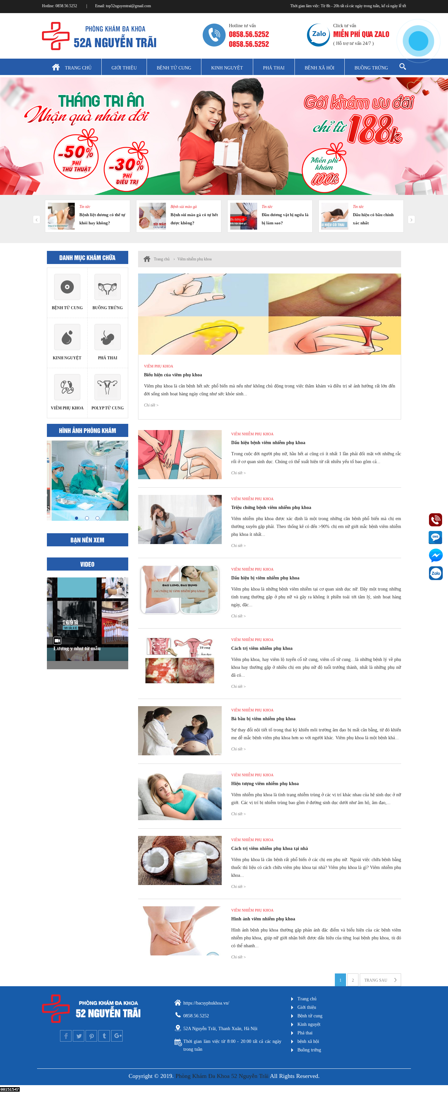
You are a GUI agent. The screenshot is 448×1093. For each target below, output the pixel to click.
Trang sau (375, 980)
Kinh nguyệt (227, 68)
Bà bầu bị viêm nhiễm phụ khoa (263, 718)
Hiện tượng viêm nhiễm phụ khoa (265, 783)
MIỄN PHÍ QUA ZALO (361, 33)
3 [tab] (97, 518)
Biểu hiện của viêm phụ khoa (173, 374)
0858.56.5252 (66, 6)
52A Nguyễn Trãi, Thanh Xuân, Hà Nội (220, 1028)
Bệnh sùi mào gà (184, 206)
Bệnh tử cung (174, 68)
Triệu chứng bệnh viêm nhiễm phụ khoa (271, 507)
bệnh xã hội (308, 1041)
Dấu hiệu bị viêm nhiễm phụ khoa (265, 577)
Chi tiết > (151, 405)
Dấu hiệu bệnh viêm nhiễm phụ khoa (268, 442)
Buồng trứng (371, 68)
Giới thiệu (124, 68)
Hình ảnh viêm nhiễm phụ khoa (263, 918)
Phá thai (274, 68)
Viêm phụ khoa (158, 366)
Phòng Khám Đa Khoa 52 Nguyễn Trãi (222, 1076)
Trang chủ (78, 68)
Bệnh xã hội (320, 68)
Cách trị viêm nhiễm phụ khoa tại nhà (269, 848)
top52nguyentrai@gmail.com (128, 6)
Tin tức (84, 206)
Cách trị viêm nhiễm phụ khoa (262, 648)
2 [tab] (87, 518)
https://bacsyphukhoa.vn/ (206, 1003)
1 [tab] (76, 518)
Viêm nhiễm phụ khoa (194, 259)
